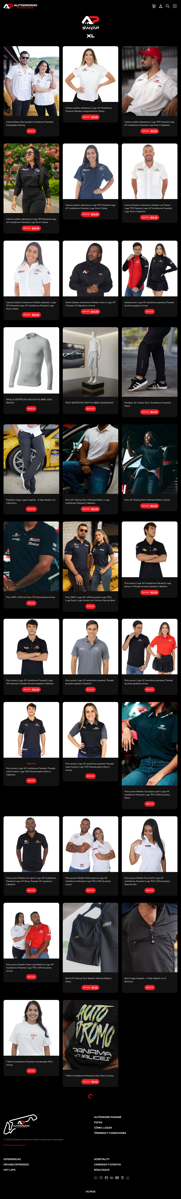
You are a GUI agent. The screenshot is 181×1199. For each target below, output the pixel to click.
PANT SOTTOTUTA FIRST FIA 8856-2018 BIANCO (89, 402)
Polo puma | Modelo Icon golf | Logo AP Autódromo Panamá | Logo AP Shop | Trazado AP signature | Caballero (31, 881)
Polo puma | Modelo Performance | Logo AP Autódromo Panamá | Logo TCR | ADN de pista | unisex (88, 881)
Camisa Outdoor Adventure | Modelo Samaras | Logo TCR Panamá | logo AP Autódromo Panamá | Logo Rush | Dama (31, 305)
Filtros (90, 1191)
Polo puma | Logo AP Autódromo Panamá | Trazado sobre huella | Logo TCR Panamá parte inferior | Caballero (30, 771)
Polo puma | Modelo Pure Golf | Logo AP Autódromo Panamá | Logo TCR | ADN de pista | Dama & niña (147, 881)
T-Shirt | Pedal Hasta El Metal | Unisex (24, 1158)
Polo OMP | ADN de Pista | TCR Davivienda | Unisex (30, 597)
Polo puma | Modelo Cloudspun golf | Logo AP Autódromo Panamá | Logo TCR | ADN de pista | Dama (147, 794)
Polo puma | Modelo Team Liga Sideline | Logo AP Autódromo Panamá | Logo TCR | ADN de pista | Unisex (30, 967)
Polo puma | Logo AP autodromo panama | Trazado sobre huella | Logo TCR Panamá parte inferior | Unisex (89, 766)
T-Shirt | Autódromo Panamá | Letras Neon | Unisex (89, 1075)
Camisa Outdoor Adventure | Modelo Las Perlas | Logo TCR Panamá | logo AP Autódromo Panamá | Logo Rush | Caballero (148, 208)
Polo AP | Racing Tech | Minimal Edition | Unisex (147, 499)
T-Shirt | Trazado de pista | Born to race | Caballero (89, 1172)
